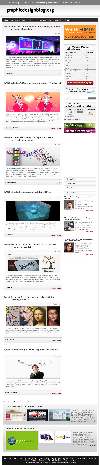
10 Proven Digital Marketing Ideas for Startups (34, 349)
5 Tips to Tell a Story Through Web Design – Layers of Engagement (33, 138)
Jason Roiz (10, 287)
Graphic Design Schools (25, 458)
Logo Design (24, 2)
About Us (58, 20)
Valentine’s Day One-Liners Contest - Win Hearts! (36, 83)
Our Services (12, 2)
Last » (29, 401)
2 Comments (56, 304)
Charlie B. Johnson (12, 128)
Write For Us (32, 20)
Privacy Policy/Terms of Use (57, 460)
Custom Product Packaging (71, 2)
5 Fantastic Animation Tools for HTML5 (31, 192)
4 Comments (56, 251)
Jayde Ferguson (11, 182)
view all (93, 445)
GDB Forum (56, 458)
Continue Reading (56, 74)
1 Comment (56, 90)
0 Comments (56, 33)
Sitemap (71, 460)
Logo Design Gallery (45, 20)
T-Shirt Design (53, 2)
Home (6, 20)
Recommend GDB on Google (72, 119)
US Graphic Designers (18, 20)
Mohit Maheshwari (12, 392)
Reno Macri (10, 73)
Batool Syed (10, 340)
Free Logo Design (68, 458)
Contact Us (67, 20)
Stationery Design (38, 2)
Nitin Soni (10, 235)
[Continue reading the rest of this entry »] (33, 55)
